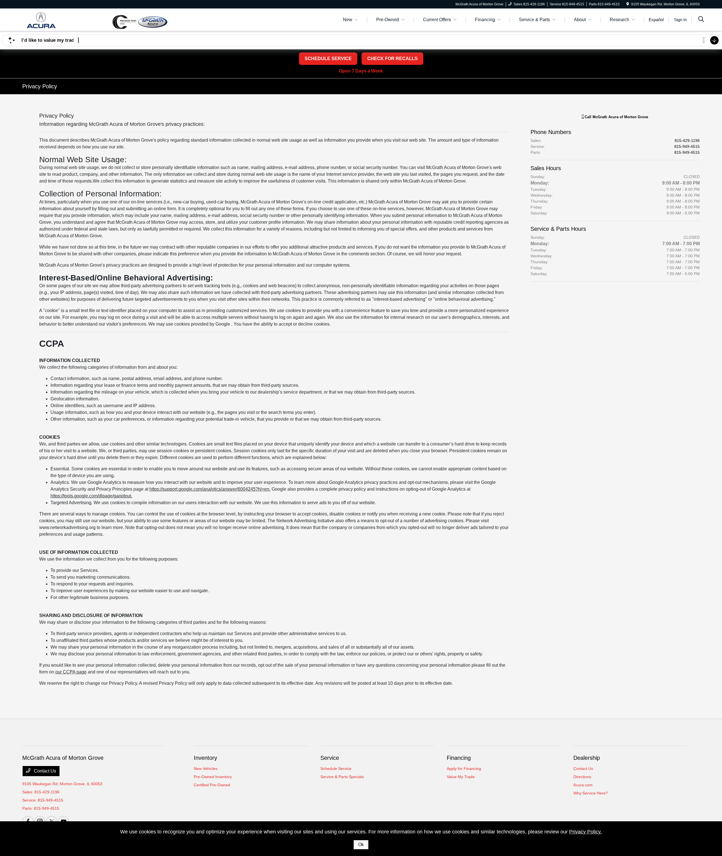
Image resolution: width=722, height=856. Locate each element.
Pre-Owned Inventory (213, 776)
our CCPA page (71, 672)
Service (329, 758)
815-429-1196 (687, 140)
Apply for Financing (464, 768)
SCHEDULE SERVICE (328, 58)
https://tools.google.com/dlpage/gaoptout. (91, 495)
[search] (701, 19)
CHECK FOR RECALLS (392, 58)
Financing (459, 758)
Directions (582, 776)
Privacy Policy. (585, 832)
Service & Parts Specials (342, 776)
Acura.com (583, 785)
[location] (627, 4)
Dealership (586, 758)
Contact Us (44, 771)
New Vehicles (205, 768)
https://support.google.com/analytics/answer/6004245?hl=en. (209, 489)
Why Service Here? (590, 793)
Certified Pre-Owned (212, 785)
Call (616, 117)
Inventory (205, 758)
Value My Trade (461, 776)
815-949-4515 (687, 146)
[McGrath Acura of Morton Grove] (67, 19)
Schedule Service (335, 768)
